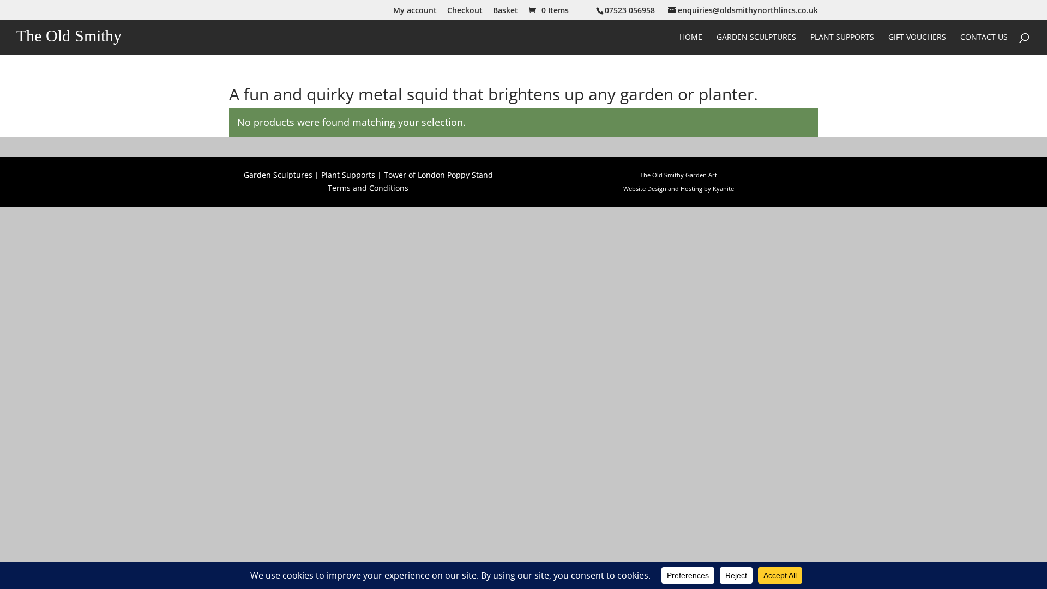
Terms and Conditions (368, 188)
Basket (505, 11)
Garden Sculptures (756, 37)
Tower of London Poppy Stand (438, 175)
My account (415, 11)
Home (690, 37)
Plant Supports (842, 37)
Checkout (465, 11)
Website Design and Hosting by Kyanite (678, 188)
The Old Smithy (69, 36)
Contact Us (984, 37)
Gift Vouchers (917, 37)
